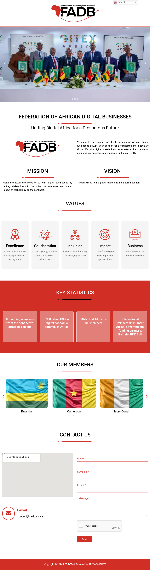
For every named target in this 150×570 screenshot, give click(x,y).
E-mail (22, 510)
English (121, 2)
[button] (4, 64)
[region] (75, 64)
